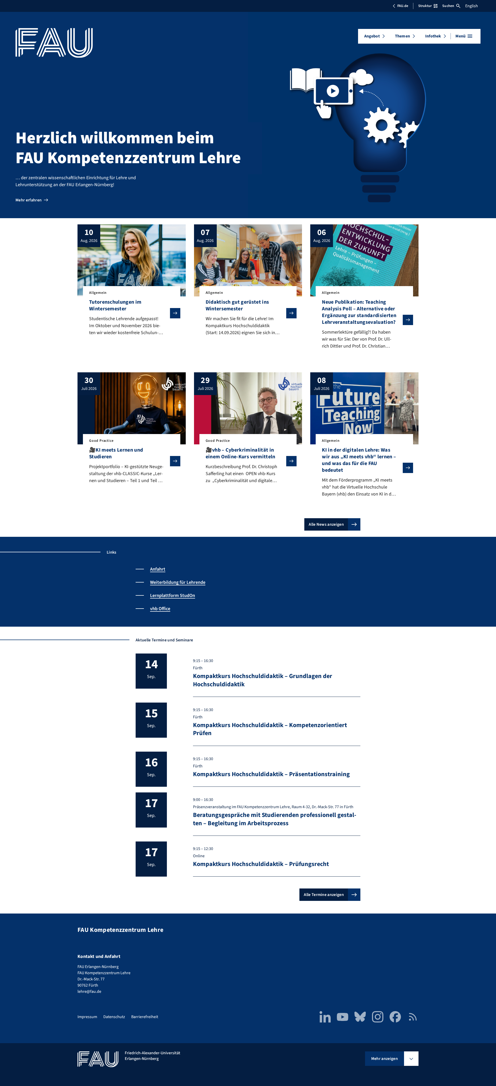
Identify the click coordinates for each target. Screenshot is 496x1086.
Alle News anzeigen (326, 524)
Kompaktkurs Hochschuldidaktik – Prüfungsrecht (261, 864)
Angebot (372, 36)
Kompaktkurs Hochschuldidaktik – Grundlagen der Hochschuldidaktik (262, 680)
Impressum (87, 1017)
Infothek (433, 36)
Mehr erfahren (29, 200)
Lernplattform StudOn (172, 595)
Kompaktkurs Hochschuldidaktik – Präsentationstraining (271, 774)
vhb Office (160, 608)
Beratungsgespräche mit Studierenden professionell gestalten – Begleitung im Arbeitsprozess (274, 819)
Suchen (448, 6)
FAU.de (402, 6)
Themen (402, 36)
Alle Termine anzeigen (324, 895)
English (471, 6)
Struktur (425, 6)
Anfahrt (157, 569)
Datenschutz (114, 1017)
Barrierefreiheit (144, 1017)
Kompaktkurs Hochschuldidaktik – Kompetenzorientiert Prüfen (270, 729)
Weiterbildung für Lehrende (177, 582)
